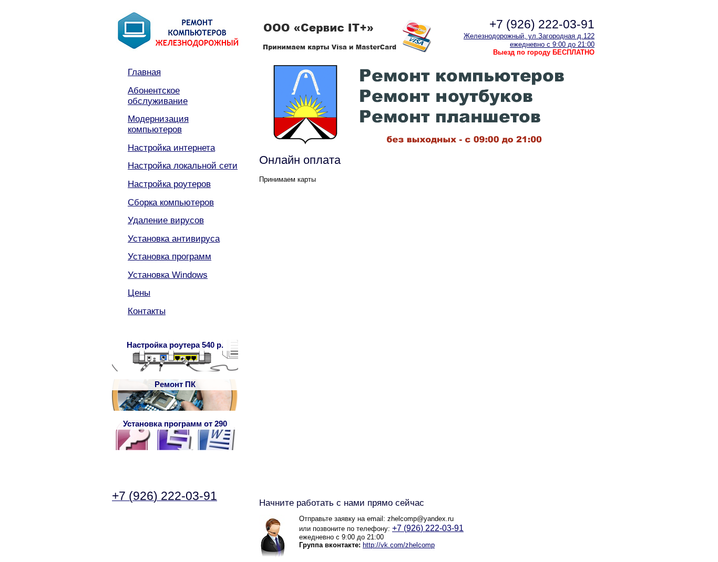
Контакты (147, 311)
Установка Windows (168, 275)
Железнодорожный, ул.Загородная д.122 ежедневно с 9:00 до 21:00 (529, 40)
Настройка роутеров (169, 184)
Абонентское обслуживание (158, 96)
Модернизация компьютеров (158, 124)
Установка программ (169, 257)
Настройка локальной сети (183, 166)
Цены (139, 293)
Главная (144, 72)
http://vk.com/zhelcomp (399, 545)
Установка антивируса (174, 239)
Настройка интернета (171, 148)
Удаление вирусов (166, 220)
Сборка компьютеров (171, 202)
